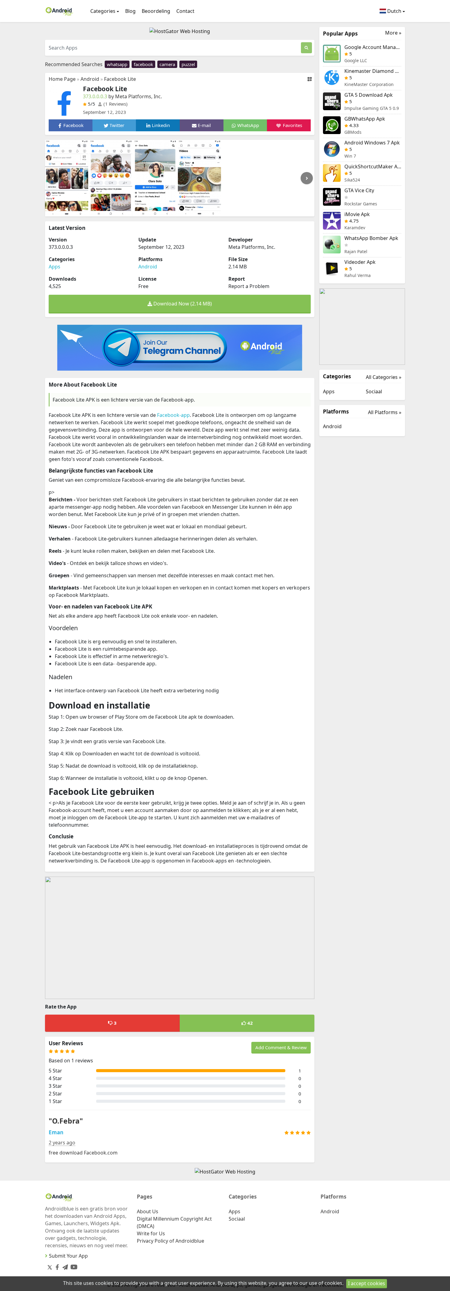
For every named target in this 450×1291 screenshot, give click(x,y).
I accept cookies (366, 1283)
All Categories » (383, 377)
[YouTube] (72, 1265)
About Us (147, 1211)
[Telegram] (64, 1266)
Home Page (62, 79)
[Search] (306, 47)
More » (393, 33)
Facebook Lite (120, 79)
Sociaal (374, 391)
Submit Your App (68, 1255)
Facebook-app (173, 415)
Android (90, 79)
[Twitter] (49, 1267)
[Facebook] (56, 1266)
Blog (130, 11)
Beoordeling (156, 11)
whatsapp (117, 64)
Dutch (393, 11)
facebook (143, 64)
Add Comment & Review (281, 1047)
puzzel (188, 64)
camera (167, 64)
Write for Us (151, 1233)
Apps (54, 266)
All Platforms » (384, 412)
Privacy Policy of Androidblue (170, 1240)
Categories (102, 11)
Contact (185, 11)
